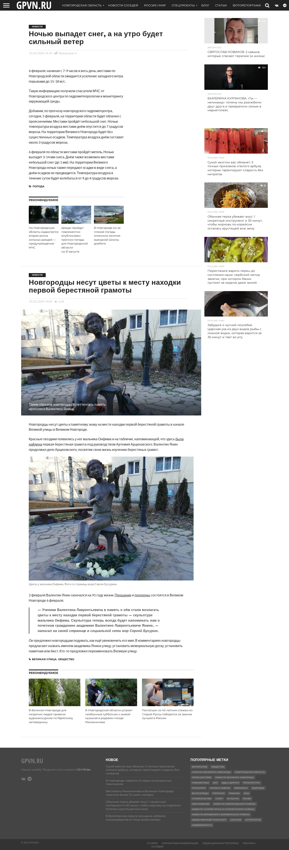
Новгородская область (82, 5)
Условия (157, 846)
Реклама (249, 843)
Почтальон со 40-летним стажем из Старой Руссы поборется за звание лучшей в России (167, 714)
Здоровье (258, 788)
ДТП (215, 782)
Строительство (201, 798)
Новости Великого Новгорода (234, 777)
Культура (233, 798)
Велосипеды (200, 793)
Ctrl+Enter (84, 769)
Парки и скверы (220, 788)
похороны (142, 595)
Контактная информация (180, 843)
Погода (38, 186)
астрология (253, 819)
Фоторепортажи (247, 5)
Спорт (219, 798)
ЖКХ (246, 793)
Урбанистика (200, 782)
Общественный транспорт (209, 819)
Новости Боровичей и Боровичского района (221, 814)
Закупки (235, 819)
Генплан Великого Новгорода (211, 772)
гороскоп (218, 793)
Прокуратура (251, 782)
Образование (200, 804)
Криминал (241, 788)
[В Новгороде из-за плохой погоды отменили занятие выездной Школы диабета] (109, 222)
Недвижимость (202, 825)
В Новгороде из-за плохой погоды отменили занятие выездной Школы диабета (107, 235)
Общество (66, 659)
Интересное (199, 766)
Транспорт (199, 788)
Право (247, 798)
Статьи (221, 5)
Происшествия (201, 777)
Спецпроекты (183, 5)
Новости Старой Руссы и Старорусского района (223, 809)
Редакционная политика (220, 843)
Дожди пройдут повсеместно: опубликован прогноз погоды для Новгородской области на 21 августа (74, 239)
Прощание (123, 595)
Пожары (234, 793)
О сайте (152, 843)
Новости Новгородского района (234, 804)
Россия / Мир (155, 5)
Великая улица (44, 659)
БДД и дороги (230, 782)
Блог (205, 5)
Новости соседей (123, 5)
